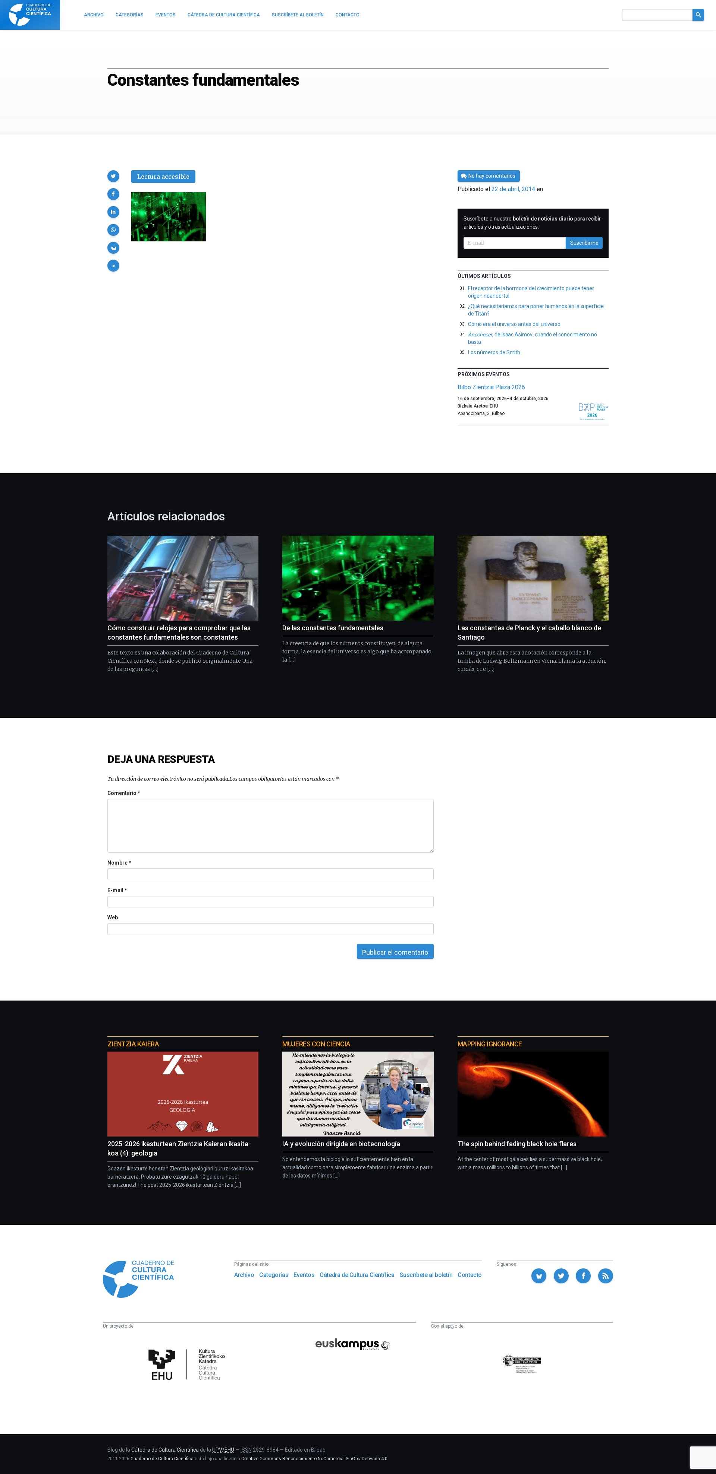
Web (112, 917)
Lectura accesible (163, 176)
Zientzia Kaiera (133, 1044)
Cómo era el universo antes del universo (514, 324)
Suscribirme (584, 243)
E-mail (116, 890)
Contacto (470, 1274)
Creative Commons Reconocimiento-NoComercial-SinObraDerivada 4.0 (314, 1458)
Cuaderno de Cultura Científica (162, 1458)
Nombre (119, 863)
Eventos (303, 1274)
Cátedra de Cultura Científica (357, 1274)
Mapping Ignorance (490, 1044)
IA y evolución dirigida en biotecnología (341, 1144)
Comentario (123, 793)
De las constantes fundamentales (332, 628)
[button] (113, 176)
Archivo (244, 1274)
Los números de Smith (494, 352)
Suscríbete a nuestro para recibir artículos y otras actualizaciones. (532, 223)
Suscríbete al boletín (426, 1274)
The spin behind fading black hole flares (517, 1144)
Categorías (273, 1274)
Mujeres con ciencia (316, 1044)
